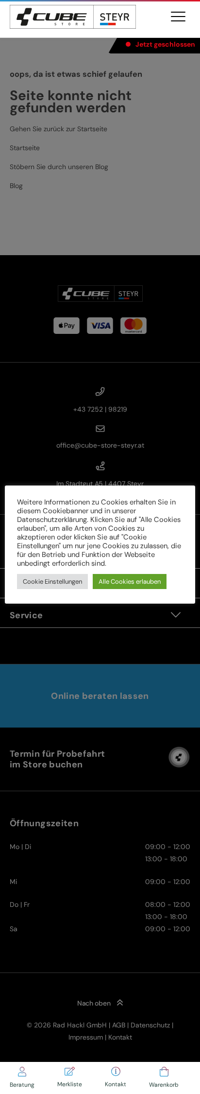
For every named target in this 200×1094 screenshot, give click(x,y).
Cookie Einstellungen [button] (52, 581)
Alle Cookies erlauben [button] (130, 581)
